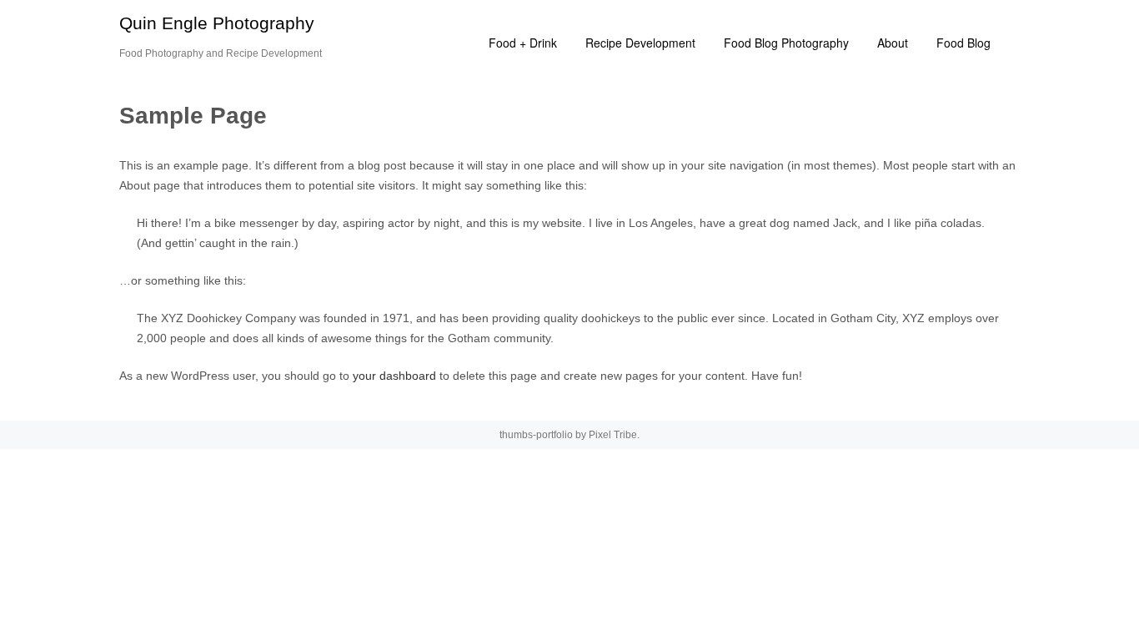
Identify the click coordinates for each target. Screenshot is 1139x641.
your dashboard (394, 375)
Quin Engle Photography (216, 23)
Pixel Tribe (613, 435)
